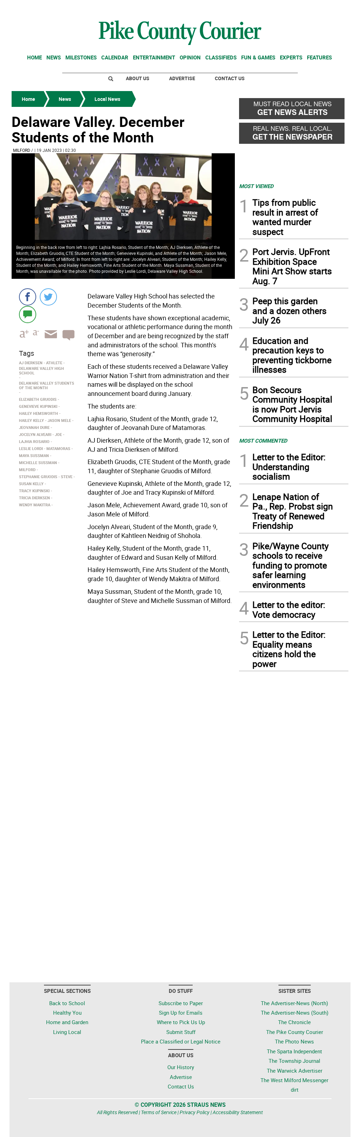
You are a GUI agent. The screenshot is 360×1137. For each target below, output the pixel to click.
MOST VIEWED (256, 186)
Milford (21, 150)
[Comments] (27, 314)
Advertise (182, 78)
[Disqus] (123, 703)
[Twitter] (48, 297)
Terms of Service (158, 1112)
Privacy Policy (195, 1112)
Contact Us (230, 78)
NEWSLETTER (291, 8)
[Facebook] (27, 297)
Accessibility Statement (238, 1112)
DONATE (331, 8)
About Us (137, 78)
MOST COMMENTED (263, 440)
